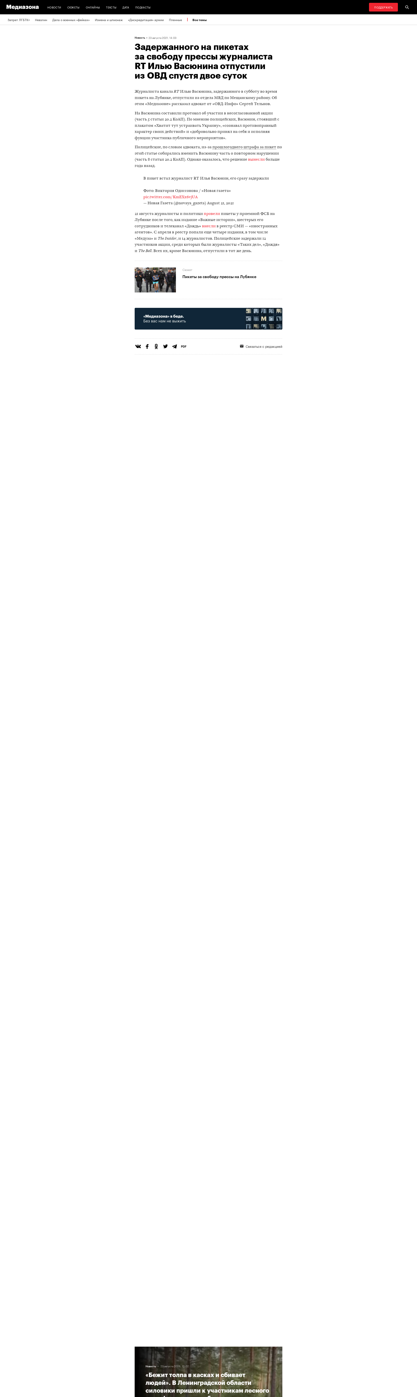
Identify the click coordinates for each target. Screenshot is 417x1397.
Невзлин (41, 19)
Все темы (199, 20)
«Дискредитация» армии (146, 19)
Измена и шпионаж (109, 19)
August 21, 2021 (220, 203)
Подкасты (143, 7)
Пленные (175, 19)
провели (212, 214)
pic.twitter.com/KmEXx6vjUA (170, 197)
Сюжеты (73, 7)
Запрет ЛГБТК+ (19, 19)
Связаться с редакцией (264, 346)
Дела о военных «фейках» (71, 19)
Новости (54, 7)
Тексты (111, 7)
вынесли (257, 160)
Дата (125, 7)
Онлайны (93, 7)
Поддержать (383, 7)
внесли (209, 226)
